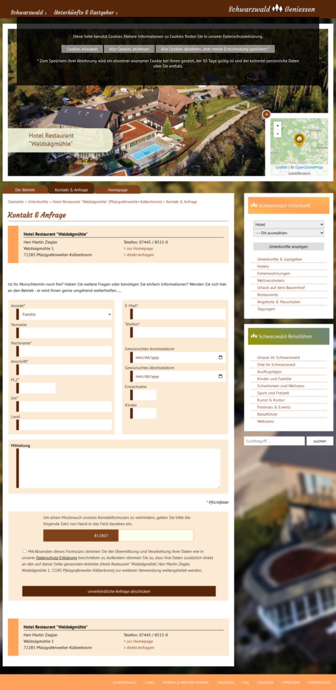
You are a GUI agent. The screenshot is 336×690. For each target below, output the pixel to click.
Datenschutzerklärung (242, 36)
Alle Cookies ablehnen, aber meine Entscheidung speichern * (215, 49)
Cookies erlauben (82, 49)
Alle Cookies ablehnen (129, 49)
